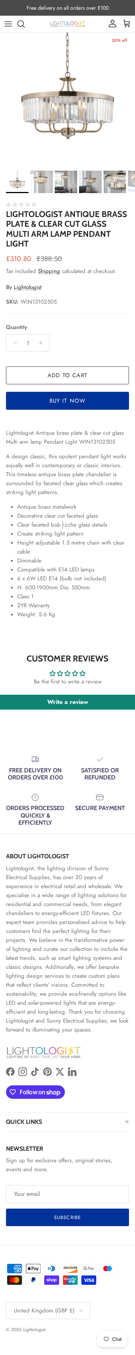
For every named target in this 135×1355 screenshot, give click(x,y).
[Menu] (8, 24)
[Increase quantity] (42, 343)
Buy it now (68, 401)
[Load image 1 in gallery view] (67, 99)
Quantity (16, 327)
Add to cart (67, 375)
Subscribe (67, 1217)
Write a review (67, 702)
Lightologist (28, 287)
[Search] (24, 24)
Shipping (49, 271)
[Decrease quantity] (13, 343)
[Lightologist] (68, 24)
